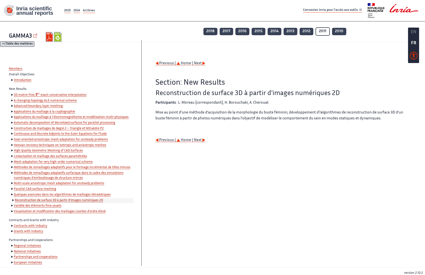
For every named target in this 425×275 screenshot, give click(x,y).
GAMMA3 (20, 36)
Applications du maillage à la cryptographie (44, 111)
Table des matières (19, 44)
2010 (339, 31)
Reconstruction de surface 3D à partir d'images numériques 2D (59, 200)
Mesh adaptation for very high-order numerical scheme (53, 162)
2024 (77, 10)
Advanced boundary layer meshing (38, 106)
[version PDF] (50, 37)
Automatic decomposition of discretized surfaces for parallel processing (64, 122)
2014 (274, 31)
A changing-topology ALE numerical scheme (45, 100)
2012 (306, 31)
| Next (197, 63)
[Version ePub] (58, 37)
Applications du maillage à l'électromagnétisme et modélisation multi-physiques (71, 117)
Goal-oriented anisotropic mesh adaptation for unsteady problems (61, 139)
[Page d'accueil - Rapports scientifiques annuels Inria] (31, 11)
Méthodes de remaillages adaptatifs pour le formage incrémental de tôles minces (72, 167)
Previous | (167, 63)
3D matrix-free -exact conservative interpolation (50, 95)
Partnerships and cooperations (36, 257)
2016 (242, 31)
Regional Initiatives (27, 245)
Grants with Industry (28, 231)
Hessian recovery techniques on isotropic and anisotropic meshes (60, 145)
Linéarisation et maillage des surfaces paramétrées (50, 156)
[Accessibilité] (413, 57)
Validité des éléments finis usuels (37, 205)
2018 (210, 31)
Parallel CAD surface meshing (35, 189)
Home (185, 63)
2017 (226, 31)
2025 (67, 10)
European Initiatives (28, 262)
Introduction (22, 80)
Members (15, 68)
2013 (290, 31)
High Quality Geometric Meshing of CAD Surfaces (48, 150)
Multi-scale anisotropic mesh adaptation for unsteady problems (59, 183)
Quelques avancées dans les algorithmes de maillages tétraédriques (62, 194)
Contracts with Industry (30, 226)
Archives (89, 10)
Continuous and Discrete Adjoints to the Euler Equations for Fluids (60, 133)
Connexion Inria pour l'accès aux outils (331, 10)
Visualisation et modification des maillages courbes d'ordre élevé (60, 211)
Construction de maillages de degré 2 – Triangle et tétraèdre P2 (59, 128)
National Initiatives (27, 251)
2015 (258, 31)
